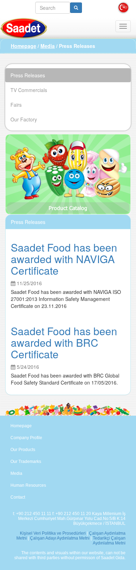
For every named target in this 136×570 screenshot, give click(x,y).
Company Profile (26, 437)
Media (47, 45)
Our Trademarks (25, 461)
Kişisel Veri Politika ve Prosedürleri (53, 533)
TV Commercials (28, 89)
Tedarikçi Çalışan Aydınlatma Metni (109, 541)
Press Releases (27, 75)
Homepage (23, 45)
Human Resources (28, 485)
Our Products (22, 449)
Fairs (16, 104)
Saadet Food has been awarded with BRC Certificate (64, 342)
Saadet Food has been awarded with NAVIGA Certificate (64, 259)
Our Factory (23, 119)
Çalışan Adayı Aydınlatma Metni (60, 538)
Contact (17, 497)
